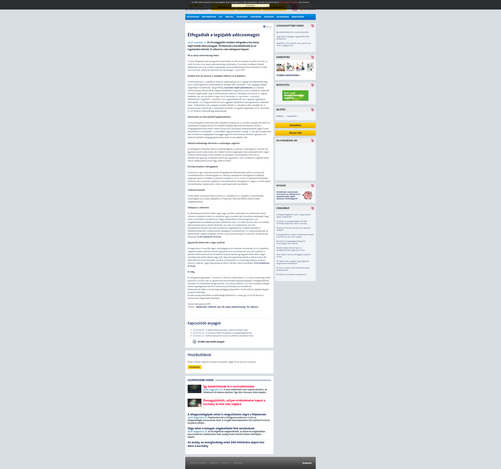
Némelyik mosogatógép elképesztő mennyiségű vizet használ (290, 242)
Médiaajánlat (238, 463)
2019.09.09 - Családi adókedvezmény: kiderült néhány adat (220, 330)
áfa (223, 307)
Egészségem (255, 17)
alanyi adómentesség (235, 307)
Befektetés (283, 85)
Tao (247, 307)
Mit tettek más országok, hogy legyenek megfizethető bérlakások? (292, 262)
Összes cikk (295, 133)
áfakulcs (254, 307)
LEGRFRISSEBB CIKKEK (201, 380)
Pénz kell (229, 17)
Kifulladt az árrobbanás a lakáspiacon (291, 274)
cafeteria (212, 307)
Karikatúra (283, 57)
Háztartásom (193, 17)
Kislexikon (295, 125)
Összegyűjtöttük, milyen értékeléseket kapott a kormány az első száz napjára (295, 235)
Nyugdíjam (269, 17)
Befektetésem (298, 17)
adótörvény (201, 307)
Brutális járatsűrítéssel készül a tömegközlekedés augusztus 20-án (290, 249)
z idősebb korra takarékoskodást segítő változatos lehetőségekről (288, 196)
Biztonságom (283, 17)
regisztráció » (292, 116)
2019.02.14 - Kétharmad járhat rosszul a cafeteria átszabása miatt (223, 336)
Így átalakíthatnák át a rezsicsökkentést (292, 32)
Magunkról (214, 463)
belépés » (280, 116)
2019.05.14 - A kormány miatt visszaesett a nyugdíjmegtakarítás (222, 333)
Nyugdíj (281, 185)
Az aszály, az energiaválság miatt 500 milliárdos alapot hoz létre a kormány (291, 222)
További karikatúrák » (288, 75)
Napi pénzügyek (209, 17)
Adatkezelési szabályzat (198, 463)
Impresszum (225, 463)
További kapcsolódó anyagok (211, 341)
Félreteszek (242, 17)
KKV (220, 17)
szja (219, 307)
